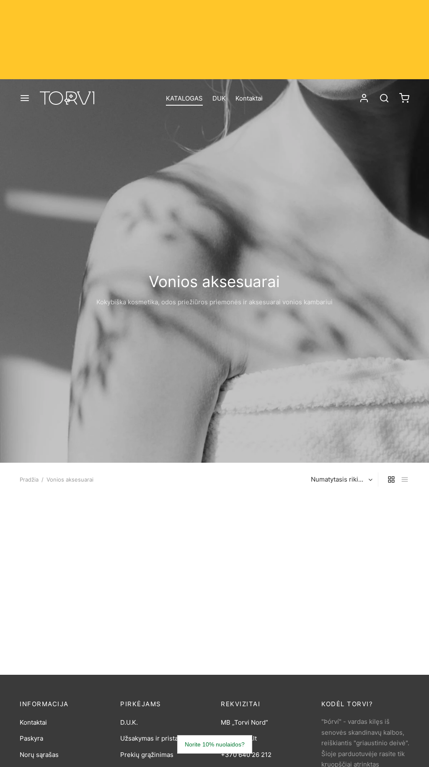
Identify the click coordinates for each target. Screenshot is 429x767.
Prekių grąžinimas (146, 755)
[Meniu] (25, 98)
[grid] (391, 479)
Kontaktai (249, 98)
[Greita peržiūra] (95, 547)
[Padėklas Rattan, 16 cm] (265, 552)
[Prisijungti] (364, 98)
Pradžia (29, 479)
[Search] (384, 98)
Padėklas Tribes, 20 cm (355, 594)
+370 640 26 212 (246, 755)
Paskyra (31, 738)
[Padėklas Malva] (164, 540)
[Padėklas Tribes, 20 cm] (365, 540)
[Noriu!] (95, 508)
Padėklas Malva (143, 594)
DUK (219, 98)
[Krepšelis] (404, 98)
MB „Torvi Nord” (244, 722)
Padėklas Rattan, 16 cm (255, 619)
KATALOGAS (184, 98)
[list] (404, 479)
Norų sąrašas (39, 755)
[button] (95, 527)
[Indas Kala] (64, 540)
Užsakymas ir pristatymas (158, 738)
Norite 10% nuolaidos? (215, 744)
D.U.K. (129, 722)
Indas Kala (35, 594)
